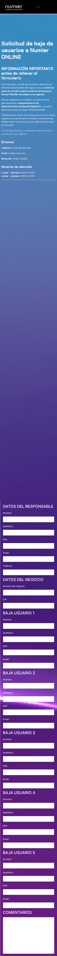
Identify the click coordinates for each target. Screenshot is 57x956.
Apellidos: (8, 526)
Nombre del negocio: (14, 586)
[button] (38, 7)
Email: (6, 553)
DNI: (5, 539)
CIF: (5, 599)
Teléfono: (8, 566)
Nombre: (7, 513)
